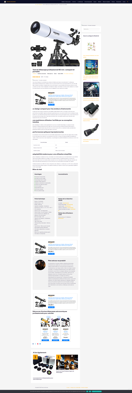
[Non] (130, 391)
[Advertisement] (66, 13)
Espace (95, 1)
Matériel (99, 1)
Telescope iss (50, 73)
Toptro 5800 (60, 73)
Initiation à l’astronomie (66, 1)
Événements (118, 1)
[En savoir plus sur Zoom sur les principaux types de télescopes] (67, 362)
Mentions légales (84, 387)
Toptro (55, 73)
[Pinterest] (37, 343)
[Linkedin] (40, 343)
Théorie (113, 1)
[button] (127, 1)
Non (90, 391)
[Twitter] (35, 343)
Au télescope (80, 1)
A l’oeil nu (74, 1)
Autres (124, 1)
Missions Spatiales (106, 1)
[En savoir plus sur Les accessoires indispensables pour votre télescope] (44, 365)
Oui (87, 391)
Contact (68, 387)
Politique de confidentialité (75, 387)
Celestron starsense (42, 73)
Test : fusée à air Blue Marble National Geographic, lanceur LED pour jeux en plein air (90, 78)
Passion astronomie (11, 1)
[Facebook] (33, 343)
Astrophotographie (88, 1)
